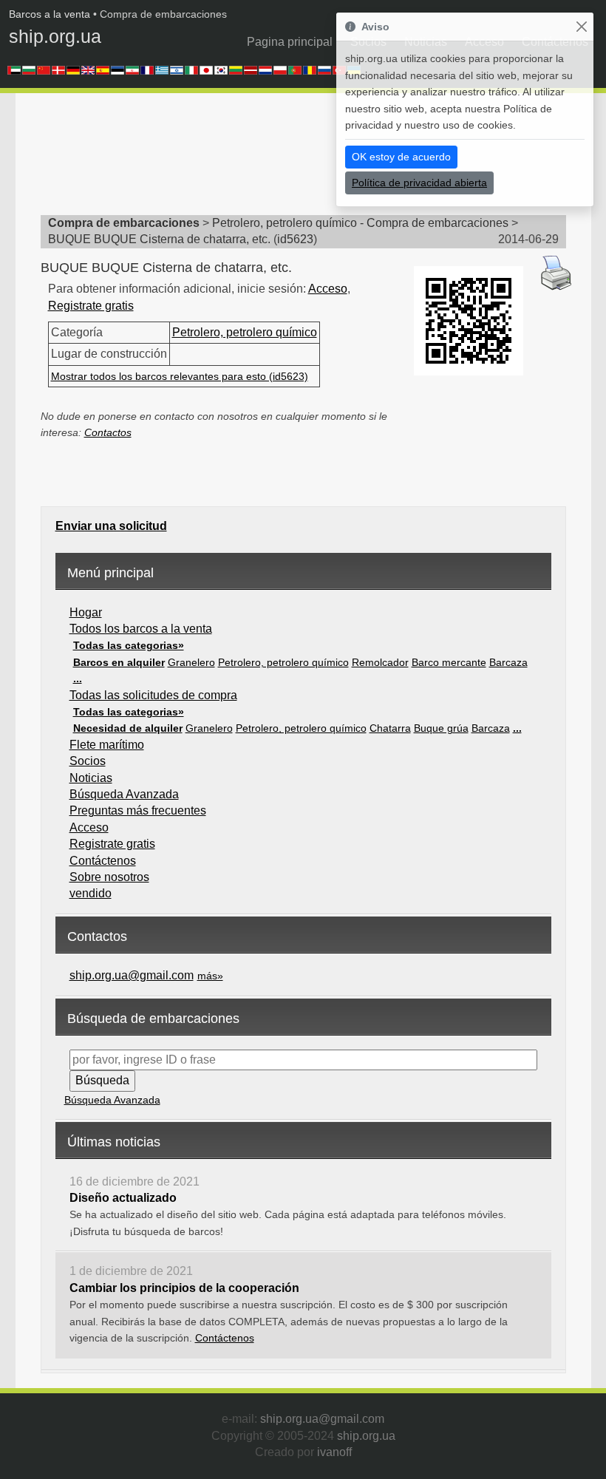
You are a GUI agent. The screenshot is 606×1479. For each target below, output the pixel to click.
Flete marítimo (106, 744)
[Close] (581, 27)
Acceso (327, 288)
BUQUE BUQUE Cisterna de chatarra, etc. (159, 239)
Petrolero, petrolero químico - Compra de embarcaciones (360, 223)
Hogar (85, 612)
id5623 (295, 239)
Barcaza (508, 662)
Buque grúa (441, 728)
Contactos (108, 432)
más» (210, 976)
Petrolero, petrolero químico (244, 332)
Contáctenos (102, 860)
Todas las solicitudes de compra (153, 695)
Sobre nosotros (109, 877)
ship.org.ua (55, 36)
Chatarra (390, 728)
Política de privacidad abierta (419, 182)
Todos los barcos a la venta (140, 628)
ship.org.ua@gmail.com (131, 975)
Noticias (90, 778)
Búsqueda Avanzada (124, 794)
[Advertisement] (310, 159)
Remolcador (380, 662)
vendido (90, 893)
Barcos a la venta (49, 14)
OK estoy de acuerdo (401, 157)
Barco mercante (449, 662)
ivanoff (334, 1452)
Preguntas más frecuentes (137, 810)
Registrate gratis (91, 305)
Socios (87, 761)
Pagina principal (290, 41)
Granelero (191, 662)
